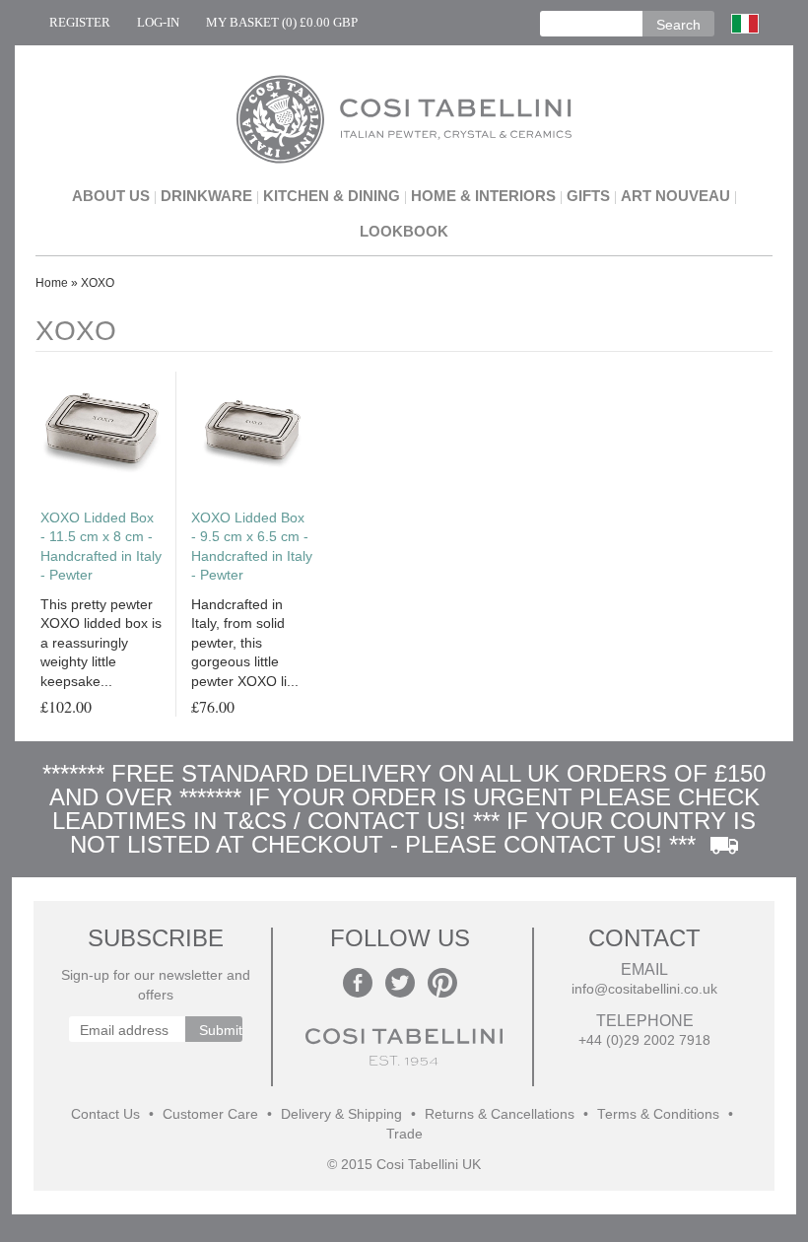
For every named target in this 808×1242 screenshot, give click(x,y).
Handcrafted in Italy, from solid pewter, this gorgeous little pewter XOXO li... (245, 642)
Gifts (588, 195)
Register (79, 22)
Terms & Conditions (658, 1114)
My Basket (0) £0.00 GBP (282, 22)
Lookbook (404, 231)
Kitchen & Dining (331, 195)
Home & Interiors (483, 195)
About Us (111, 195)
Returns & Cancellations (499, 1114)
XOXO (97, 283)
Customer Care (210, 1114)
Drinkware (206, 195)
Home (51, 283)
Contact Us (105, 1114)
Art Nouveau (675, 195)
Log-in (158, 22)
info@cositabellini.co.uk (644, 989)
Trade (404, 1134)
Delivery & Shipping (341, 1114)
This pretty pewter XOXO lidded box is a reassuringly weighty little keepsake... (101, 642)
